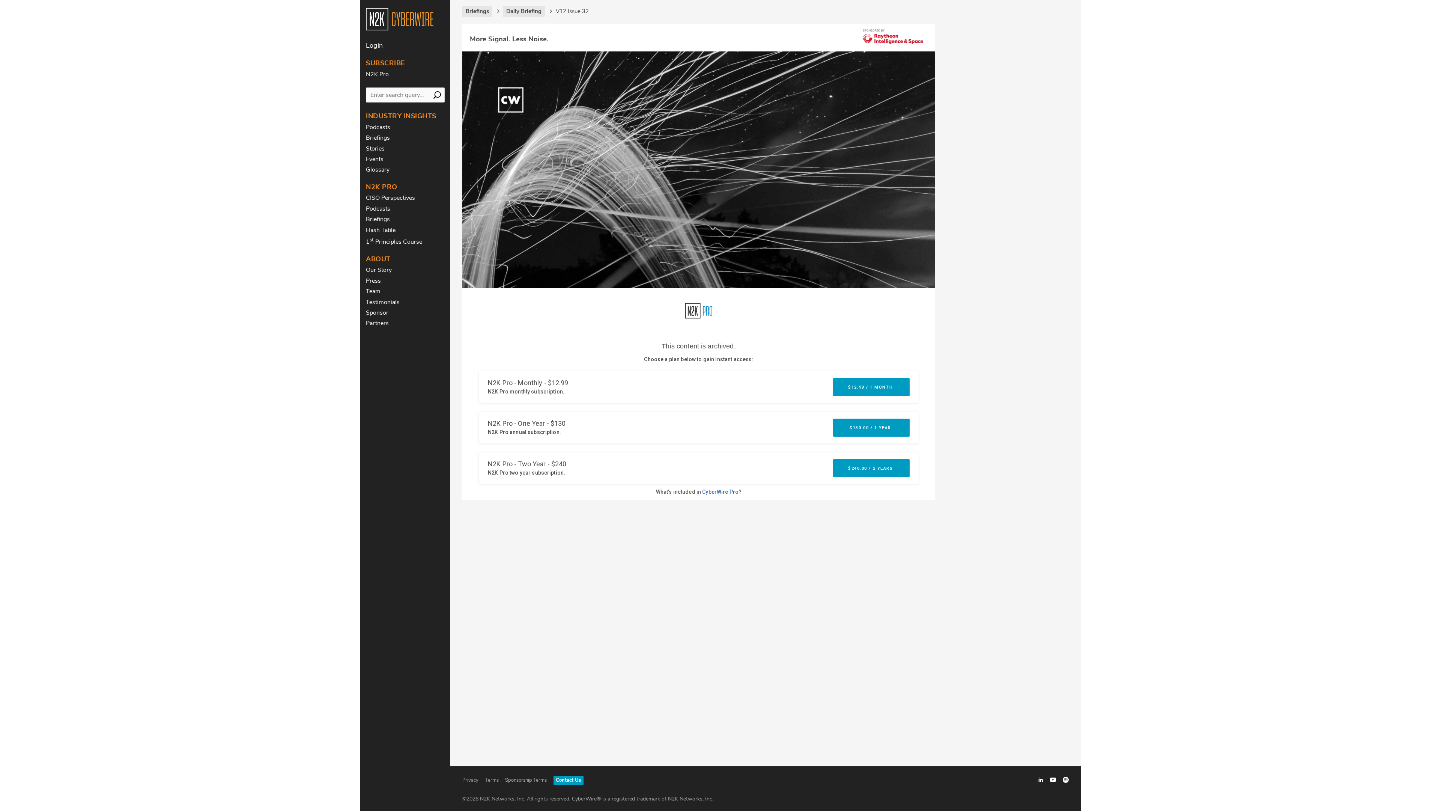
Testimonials (383, 302)
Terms (492, 780)
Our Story (379, 270)
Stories (375, 149)
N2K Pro (377, 74)
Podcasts (378, 127)
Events (375, 159)
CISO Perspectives (390, 198)
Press (373, 281)
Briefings (378, 138)
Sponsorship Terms (526, 780)
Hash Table (381, 230)
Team (373, 291)
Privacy (470, 780)
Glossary (378, 170)
